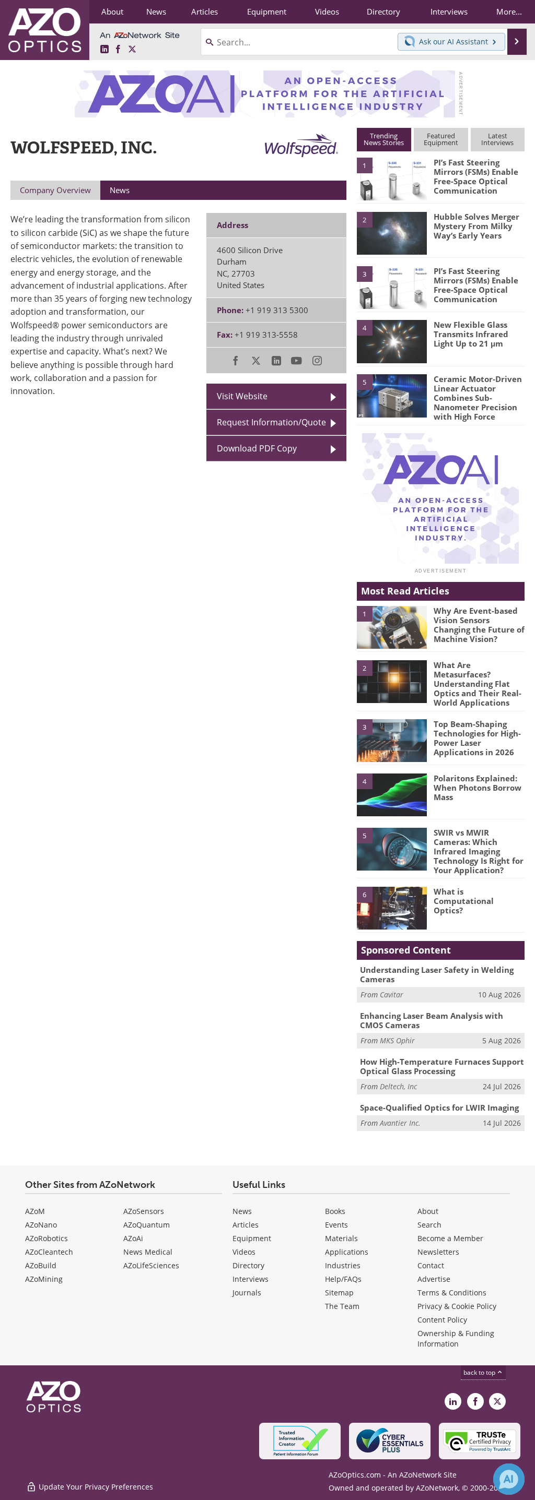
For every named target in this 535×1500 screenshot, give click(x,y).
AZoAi (133, 1238)
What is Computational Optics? (464, 900)
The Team (342, 1306)
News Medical (147, 1252)
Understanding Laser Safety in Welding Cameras (437, 974)
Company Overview (55, 190)
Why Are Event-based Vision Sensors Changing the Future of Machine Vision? (479, 624)
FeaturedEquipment (441, 139)
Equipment (251, 1238)
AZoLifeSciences (151, 1265)
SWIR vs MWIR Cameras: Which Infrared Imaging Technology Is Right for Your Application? (479, 851)
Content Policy (442, 1320)
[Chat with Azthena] (509, 1479)
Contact (430, 1265)
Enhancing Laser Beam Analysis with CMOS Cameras (431, 1020)
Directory (248, 1265)
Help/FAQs (343, 1279)
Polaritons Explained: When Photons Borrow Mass (477, 787)
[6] (392, 907)
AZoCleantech (49, 1252)
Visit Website (242, 396)
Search (429, 1225)
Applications (346, 1252)
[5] (392, 395)
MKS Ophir (397, 1040)
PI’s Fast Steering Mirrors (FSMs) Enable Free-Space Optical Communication (476, 176)
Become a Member (450, 1238)
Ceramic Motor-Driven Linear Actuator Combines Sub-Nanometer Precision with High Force (478, 398)
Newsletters (438, 1252)
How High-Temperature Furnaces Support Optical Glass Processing (442, 1066)
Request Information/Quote (271, 422)
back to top (480, 1372)
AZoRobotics (46, 1238)
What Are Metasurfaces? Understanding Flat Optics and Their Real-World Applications (477, 684)
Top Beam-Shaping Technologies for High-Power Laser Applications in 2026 (477, 738)
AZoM (35, 1211)
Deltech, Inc (398, 1086)
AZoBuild (40, 1265)
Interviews (250, 1279)
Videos (243, 1252)
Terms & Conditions (451, 1292)
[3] (392, 286)
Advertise (433, 1279)
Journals (246, 1292)
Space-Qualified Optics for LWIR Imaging (439, 1107)
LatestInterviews (497, 139)
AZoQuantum (146, 1225)
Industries (342, 1265)
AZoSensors (143, 1211)
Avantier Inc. (400, 1123)
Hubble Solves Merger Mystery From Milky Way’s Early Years (476, 226)
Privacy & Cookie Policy (456, 1306)
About (427, 1211)
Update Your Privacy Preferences (95, 1487)
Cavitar (391, 994)
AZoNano (41, 1225)
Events (336, 1225)
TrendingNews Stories (384, 139)
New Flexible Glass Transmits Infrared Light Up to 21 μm (471, 334)
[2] (392, 232)
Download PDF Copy (257, 448)
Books (335, 1211)
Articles (245, 1225)
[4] (392, 341)
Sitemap (339, 1292)
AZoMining (44, 1279)
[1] (392, 178)
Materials (341, 1238)
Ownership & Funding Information (455, 1338)
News (242, 1211)
